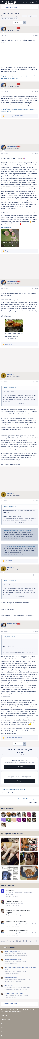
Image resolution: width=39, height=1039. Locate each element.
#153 (36, 154)
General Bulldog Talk (17, 903)
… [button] (22, 22)
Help (2, 1028)
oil (2, 18)
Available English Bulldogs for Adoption (16, 955)
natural (34, 16)
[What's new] (37, 2)
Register (20, 767)
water (16, 18)
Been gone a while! (11, 978)
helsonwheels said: (8, 388)
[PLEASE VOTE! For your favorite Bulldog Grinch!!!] (29, 858)
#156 (36, 501)
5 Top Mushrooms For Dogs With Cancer (17, 530)
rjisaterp (8, 903)
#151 (36, 35)
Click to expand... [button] (20, 403)
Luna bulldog (9, 892)
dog (29, 16)
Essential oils (10, 890)
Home (3, 1032)
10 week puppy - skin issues (14, 993)
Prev (16, 22)
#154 (36, 289)
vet (5, 18)
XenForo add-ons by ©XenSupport (11, 1012)
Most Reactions (7, 809)
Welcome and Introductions (13, 981)
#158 (36, 631)
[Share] (33, 35)
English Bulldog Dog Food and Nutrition (26, 924)
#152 (36, 91)
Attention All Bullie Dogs (14, 901)
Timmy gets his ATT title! (13, 960)
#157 (36, 575)
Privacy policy (5, 1024)
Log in (20, 781)
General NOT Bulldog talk (12, 973)
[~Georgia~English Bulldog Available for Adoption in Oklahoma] (29, 844)
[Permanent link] (11, 316)
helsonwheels (6, 16)
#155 (36, 382)
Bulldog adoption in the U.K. (14, 952)
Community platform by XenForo (18, 1010)
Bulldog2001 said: (8, 637)
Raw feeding (9, 985)
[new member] (29, 873)
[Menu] (2, 2)
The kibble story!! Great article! (17, 931)
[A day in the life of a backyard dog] (10, 873)
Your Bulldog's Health (20, 915)
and (14, 116)
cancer (24, 16)
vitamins (10, 18)
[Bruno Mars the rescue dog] (10, 851)
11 (24, 22)
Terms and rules (5, 1020)
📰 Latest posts (10, 947)
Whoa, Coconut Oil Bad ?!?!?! (16, 922)
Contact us (4, 1015)
